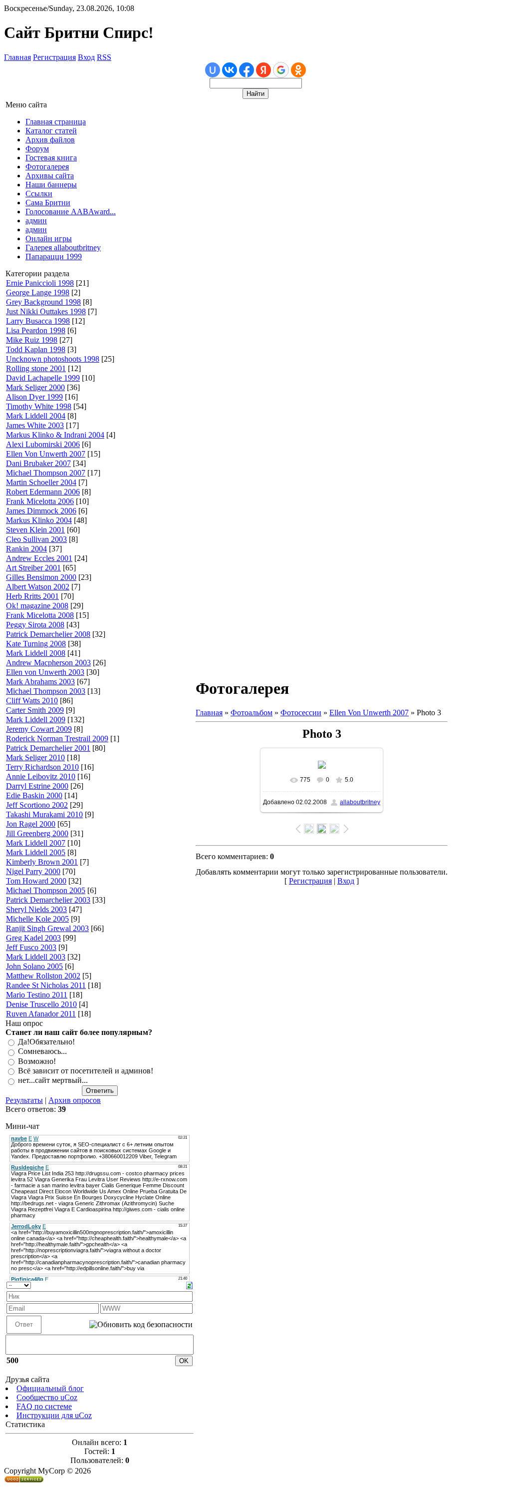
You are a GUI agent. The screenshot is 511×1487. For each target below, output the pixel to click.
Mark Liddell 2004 (35, 416)
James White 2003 (35, 425)
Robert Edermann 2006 (43, 492)
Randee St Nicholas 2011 (46, 985)
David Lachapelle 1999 (43, 378)
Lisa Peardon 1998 (35, 330)
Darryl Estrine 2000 (37, 786)
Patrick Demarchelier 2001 (48, 748)
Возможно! (37, 1061)
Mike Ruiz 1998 (31, 340)
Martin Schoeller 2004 (41, 482)
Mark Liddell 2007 (35, 843)
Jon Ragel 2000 (30, 824)
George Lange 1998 (37, 292)
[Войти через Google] (281, 70)
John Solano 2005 (34, 966)
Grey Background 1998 (43, 302)
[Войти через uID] (212, 69)
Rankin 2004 (26, 548)
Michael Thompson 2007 (45, 473)
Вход (86, 57)
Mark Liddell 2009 (35, 719)
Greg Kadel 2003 (33, 938)
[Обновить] (189, 1284)
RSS (104, 57)
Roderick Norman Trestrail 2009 (57, 738)
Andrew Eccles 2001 (39, 558)
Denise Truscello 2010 (41, 1004)
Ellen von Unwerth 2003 (45, 672)
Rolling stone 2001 (36, 368)
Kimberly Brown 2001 (42, 862)
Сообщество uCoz (46, 1397)
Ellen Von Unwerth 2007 (45, 454)
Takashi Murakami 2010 (44, 814)
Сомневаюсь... (42, 1051)
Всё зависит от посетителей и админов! (85, 1070)
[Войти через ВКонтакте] (229, 69)
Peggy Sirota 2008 (35, 624)
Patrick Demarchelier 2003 (48, 900)
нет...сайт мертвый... (53, 1080)
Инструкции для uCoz (54, 1415)
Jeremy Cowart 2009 (39, 729)
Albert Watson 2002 (37, 586)
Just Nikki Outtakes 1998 (46, 311)
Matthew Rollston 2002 (43, 976)
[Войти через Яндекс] (263, 69)
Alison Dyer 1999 (34, 397)
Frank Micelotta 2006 (40, 501)
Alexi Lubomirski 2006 (43, 444)
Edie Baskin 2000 (34, 795)
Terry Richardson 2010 (42, 767)
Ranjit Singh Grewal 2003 (47, 928)
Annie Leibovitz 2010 (40, 776)
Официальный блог (50, 1388)
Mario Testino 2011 (36, 995)
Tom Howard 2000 (36, 881)
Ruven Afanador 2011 (41, 1013)
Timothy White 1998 (38, 406)
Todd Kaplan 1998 (35, 349)
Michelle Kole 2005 (37, 919)
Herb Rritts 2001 (32, 596)
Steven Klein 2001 (35, 529)
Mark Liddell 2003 (35, 957)
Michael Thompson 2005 (45, 890)
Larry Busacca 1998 (38, 321)
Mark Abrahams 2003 (40, 681)
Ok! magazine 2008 (37, 605)
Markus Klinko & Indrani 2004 (55, 435)
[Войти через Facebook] (246, 69)
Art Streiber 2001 (33, 567)
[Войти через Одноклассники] (298, 69)
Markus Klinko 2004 (39, 520)
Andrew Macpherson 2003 (48, 662)
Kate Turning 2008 (36, 643)
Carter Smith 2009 (35, 710)
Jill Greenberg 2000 (37, 833)
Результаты (24, 1100)
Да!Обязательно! (46, 1041)
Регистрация (54, 57)
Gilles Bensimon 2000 (41, 577)
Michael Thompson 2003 (45, 691)
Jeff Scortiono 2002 (37, 805)
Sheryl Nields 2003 (36, 909)
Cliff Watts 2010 (32, 700)
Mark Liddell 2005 (35, 852)
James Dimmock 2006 (41, 510)
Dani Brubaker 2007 (38, 463)
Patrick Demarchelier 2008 (48, 634)
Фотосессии (300, 712)
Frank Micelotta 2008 (40, 615)
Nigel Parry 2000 (33, 871)
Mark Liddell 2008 (35, 653)
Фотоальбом (251, 712)
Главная (17, 57)
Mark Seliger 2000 (35, 387)
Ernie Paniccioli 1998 (40, 283)
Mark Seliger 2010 (35, 757)
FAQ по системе (44, 1406)
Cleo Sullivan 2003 (36, 539)
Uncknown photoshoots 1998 (52, 359)
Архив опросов (74, 1100)
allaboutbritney (360, 802)
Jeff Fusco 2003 (31, 947)
